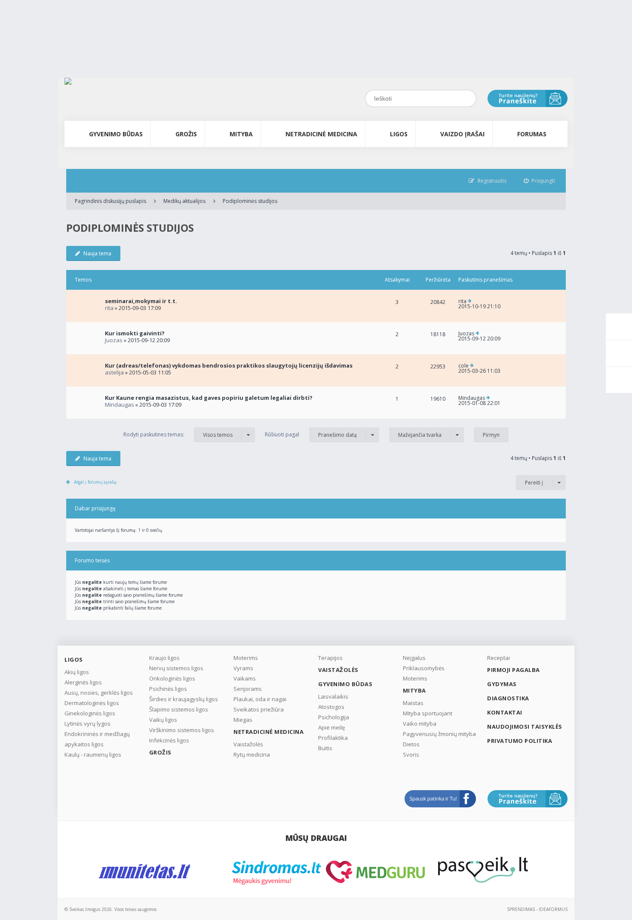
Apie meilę (331, 727)
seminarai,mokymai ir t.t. (141, 301)
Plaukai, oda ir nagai (259, 699)
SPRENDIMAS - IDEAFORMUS (537, 909)
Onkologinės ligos (172, 678)
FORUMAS (531, 134)
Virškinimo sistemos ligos (181, 730)
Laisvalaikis (333, 696)
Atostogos (331, 707)
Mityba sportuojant (427, 713)
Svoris (411, 754)
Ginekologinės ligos (89, 713)
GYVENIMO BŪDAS (116, 134)
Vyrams (243, 668)
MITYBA (241, 134)
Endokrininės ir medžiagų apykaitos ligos (97, 739)
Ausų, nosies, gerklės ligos (98, 692)
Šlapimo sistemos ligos (178, 709)
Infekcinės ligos (169, 740)
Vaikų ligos (163, 720)
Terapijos (330, 658)
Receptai (498, 658)
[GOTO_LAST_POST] (470, 301)
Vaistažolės (248, 744)
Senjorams (247, 689)
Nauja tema (97, 253)
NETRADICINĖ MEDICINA (321, 134)
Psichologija (333, 717)
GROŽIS (186, 134)
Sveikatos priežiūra (258, 709)
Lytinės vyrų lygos (87, 723)
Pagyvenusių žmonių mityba (439, 734)
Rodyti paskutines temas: (178, 435)
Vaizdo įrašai (462, 134)
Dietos (411, 744)
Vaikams (244, 678)
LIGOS (399, 134)
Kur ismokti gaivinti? (135, 333)
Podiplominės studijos (250, 201)
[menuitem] (539, 180)
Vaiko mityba (419, 723)
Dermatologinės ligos (91, 703)
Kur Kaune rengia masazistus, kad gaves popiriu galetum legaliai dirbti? (209, 398)
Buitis (325, 748)
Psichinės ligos (168, 689)
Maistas (413, 703)
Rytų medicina (251, 754)
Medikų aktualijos (184, 201)
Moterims (245, 658)
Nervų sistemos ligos (176, 668)
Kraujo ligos (164, 658)
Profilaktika (333, 738)
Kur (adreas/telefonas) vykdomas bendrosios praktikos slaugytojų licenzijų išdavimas (229, 365)
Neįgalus (414, 658)
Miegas (242, 720)
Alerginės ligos (83, 682)
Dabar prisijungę (95, 508)
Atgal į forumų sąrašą (95, 482)
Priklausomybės (424, 668)
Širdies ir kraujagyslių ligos (183, 699)
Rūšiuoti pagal (311, 435)
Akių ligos (76, 672)
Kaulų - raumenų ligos (92, 754)
